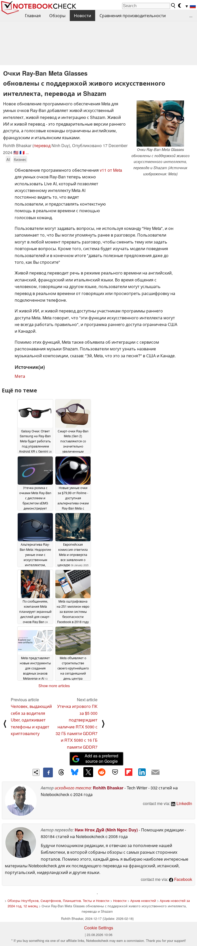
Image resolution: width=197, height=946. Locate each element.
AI (8, 159)
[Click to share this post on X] (88, 772)
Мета (20, 376)
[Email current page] (155, 772)
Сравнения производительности (133, 15)
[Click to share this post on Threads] (61, 772)
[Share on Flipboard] (128, 772)
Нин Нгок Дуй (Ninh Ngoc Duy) (106, 830)
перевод (42, 145)
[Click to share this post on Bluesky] (75, 772)
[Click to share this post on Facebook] (48, 772)
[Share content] (36, 772)
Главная (33, 15)
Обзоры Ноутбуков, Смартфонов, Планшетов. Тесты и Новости (58, 900)
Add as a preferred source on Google (101, 758)
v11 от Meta (111, 170)
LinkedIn (183, 803)
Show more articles (54, 685)
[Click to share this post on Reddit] (101, 772)
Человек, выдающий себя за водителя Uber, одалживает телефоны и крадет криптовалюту (31, 719)
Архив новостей (143, 900)
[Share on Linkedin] (142, 772)
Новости (82, 15)
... (190, 15)
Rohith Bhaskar (108, 788)
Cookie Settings (98, 928)
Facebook (182, 879)
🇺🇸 (15, 152)
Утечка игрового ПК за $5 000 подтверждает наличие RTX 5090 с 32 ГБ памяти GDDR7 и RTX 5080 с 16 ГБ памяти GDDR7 (76, 726)
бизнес (20, 159)
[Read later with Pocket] (115, 772)
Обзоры (57, 15)
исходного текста (73, 788)
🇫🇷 (22, 152)
